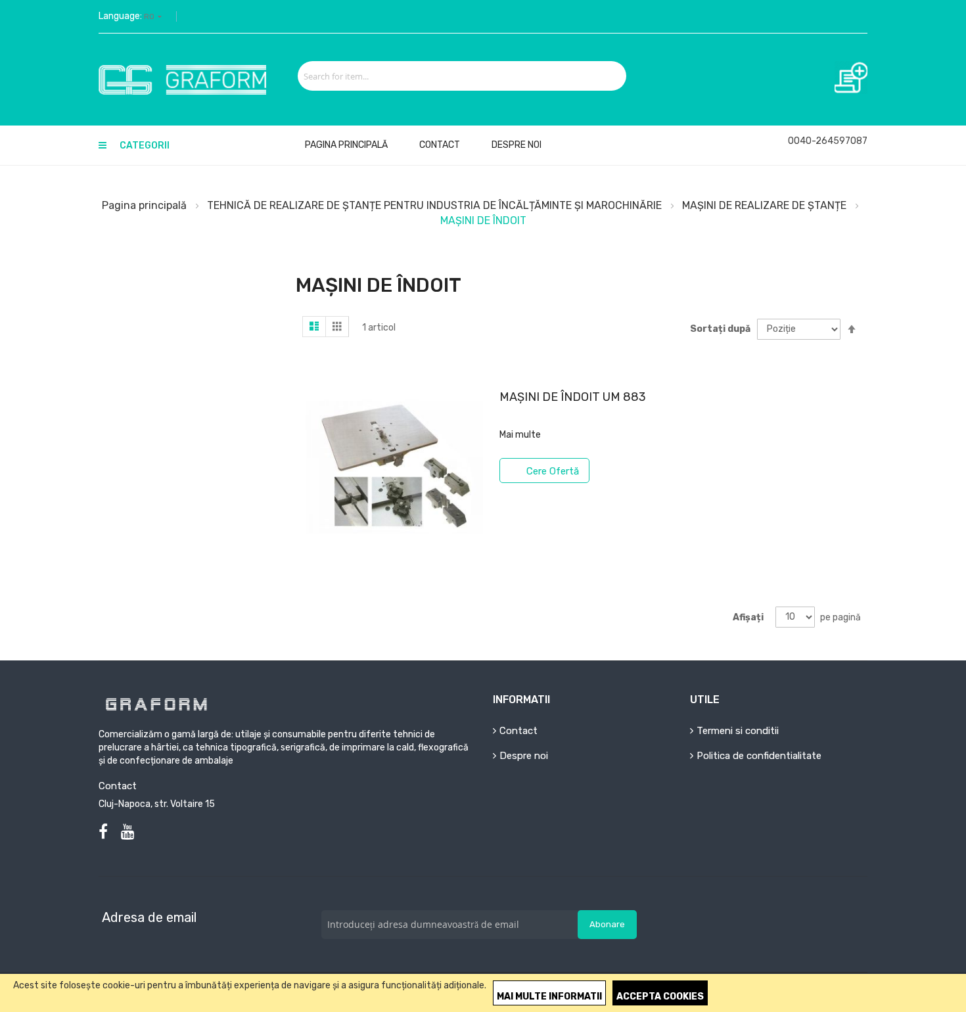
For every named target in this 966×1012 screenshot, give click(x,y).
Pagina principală (145, 205)
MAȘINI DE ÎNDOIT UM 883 (572, 397)
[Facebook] (103, 832)
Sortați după (720, 328)
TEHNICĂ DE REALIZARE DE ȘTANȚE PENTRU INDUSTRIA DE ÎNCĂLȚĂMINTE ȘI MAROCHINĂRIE (435, 205)
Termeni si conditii (738, 731)
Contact (439, 144)
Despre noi (516, 144)
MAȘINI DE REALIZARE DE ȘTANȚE (765, 205)
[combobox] (447, 76)
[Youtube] (128, 832)
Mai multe (520, 434)
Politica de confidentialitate (759, 756)
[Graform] (195, 80)
